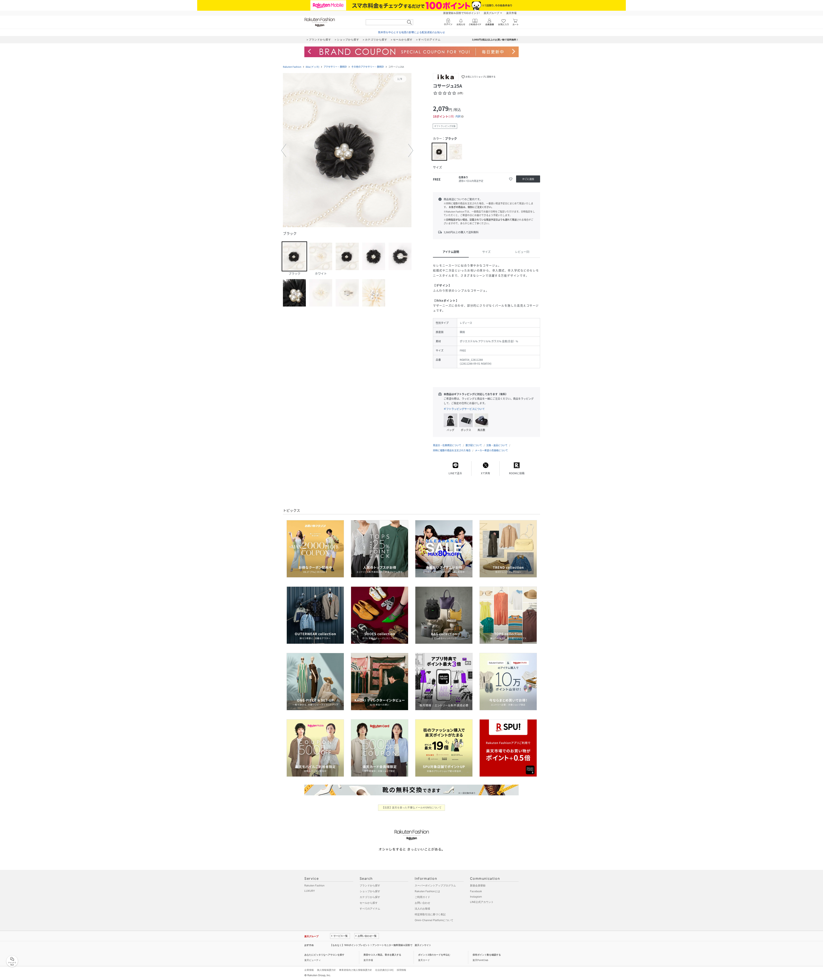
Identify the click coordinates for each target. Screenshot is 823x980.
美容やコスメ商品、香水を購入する (382, 954)
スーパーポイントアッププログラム (435, 885)
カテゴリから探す (370, 897)
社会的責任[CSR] (384, 969)
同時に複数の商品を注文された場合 (452, 450)
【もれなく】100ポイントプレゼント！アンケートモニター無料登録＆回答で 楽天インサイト (380, 945)
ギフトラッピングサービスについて (464, 409)
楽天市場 (511, 13)
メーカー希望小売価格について (491, 450)
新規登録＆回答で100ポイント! (461, 13)
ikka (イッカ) (312, 67)
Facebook (476, 891)
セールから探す (369, 902)
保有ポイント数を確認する (487, 954)
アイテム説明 (451, 252)
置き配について (474, 445)
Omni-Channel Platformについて (434, 920)
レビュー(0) (522, 252)
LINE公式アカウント (482, 902)
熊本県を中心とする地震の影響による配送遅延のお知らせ (411, 32)
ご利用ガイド (422, 897)
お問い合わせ (422, 902)
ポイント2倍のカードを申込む (434, 954)
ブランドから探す (370, 885)
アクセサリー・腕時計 (335, 67)
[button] (347, 150)
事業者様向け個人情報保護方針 (355, 969)
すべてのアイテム (370, 908)
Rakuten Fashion (292, 67)
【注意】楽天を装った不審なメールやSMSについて (412, 807)
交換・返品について (497, 445)
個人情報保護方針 (326, 969)
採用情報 (401, 969)
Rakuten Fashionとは (427, 891)
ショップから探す (370, 891)
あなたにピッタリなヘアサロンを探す (324, 954)
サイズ (486, 252)
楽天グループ (491, 13)
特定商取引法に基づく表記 (430, 914)
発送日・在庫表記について (447, 445)
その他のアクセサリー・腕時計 (367, 67)
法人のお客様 (422, 908)
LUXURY (309, 890)
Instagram (476, 896)
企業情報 (309, 969)
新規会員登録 (477, 885)
